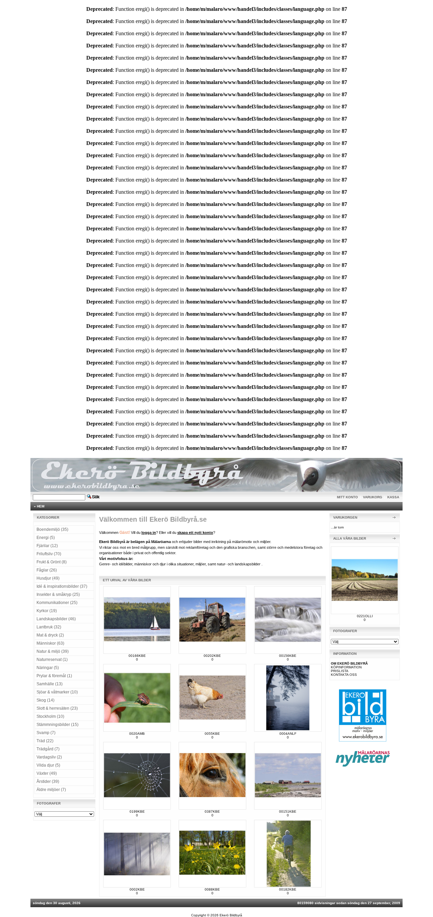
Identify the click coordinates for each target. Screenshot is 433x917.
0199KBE (137, 811)
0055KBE (212, 733)
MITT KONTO (347, 497)
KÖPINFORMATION (346, 667)
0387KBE (212, 811)
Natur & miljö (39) (53, 651)
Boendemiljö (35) (52, 529)
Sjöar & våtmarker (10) (57, 692)
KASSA (393, 497)
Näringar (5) (48, 667)
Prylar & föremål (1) (54, 675)
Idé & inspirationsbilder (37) (62, 586)
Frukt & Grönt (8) (52, 562)
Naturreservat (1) (52, 659)
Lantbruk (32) (49, 627)
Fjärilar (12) (47, 545)
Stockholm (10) (50, 716)
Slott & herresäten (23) (57, 708)
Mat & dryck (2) (50, 635)
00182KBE (287, 889)
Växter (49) (47, 773)
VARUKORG (372, 497)
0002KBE (137, 889)
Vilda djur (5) (48, 765)
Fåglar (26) (47, 570)
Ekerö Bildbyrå (231, 915)
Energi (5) (46, 537)
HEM (40, 506)
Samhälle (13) (50, 684)
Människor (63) (50, 643)
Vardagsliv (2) (49, 757)
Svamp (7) (46, 732)
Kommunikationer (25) (57, 602)
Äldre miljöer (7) (51, 789)
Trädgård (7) (48, 749)
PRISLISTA (339, 671)
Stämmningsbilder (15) (57, 724)
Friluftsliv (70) (49, 553)
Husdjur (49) (48, 578)
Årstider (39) (48, 781)
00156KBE (287, 656)
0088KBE (212, 889)
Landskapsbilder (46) (56, 619)
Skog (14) (45, 700)
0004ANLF (287, 733)
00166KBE (137, 656)
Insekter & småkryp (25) (58, 594)
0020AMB (137, 733)
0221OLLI (365, 616)
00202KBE (212, 656)
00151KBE (287, 811)
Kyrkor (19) (47, 610)
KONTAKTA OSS (344, 674)
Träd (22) (45, 740)
